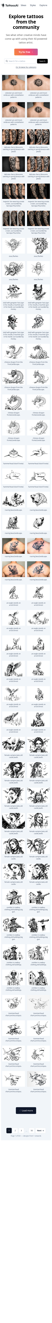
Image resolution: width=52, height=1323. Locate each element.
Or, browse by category (26, 67)
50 (32, 1130)
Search (42, 61)
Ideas (23, 5)
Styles (33, 5)
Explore (43, 5)
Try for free (24, 52)
